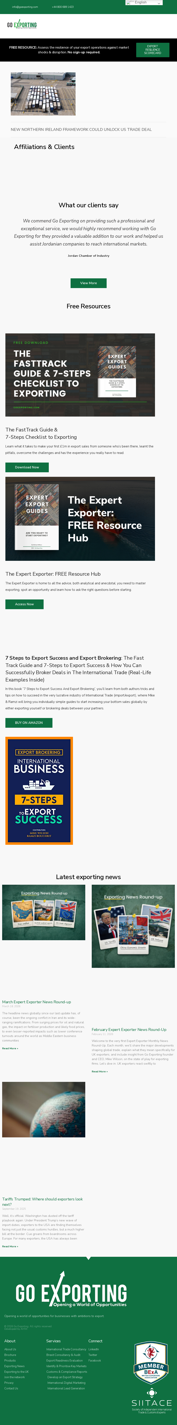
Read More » (10, 1048)
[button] (170, 26)
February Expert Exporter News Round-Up (129, 1029)
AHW (24, 1329)
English (140, 2)
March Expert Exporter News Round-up (36, 1002)
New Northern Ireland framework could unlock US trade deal (81, 129)
